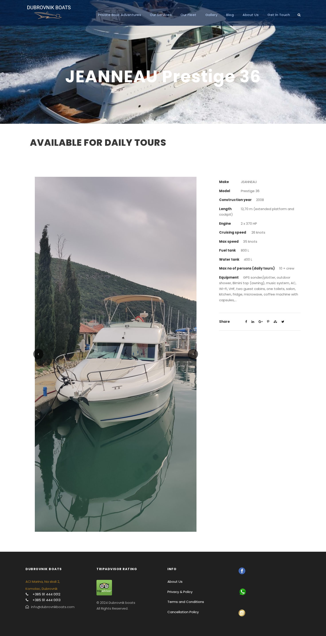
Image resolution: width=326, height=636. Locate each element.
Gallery (211, 14)
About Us (251, 14)
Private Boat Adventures (119, 14)
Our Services (161, 14)
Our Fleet (188, 14)
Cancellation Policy (183, 612)
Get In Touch (278, 14)
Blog (230, 14)
